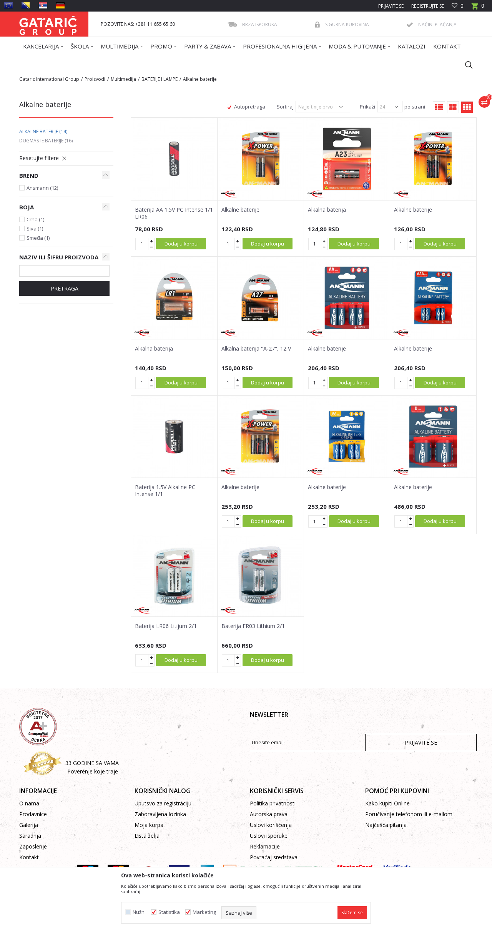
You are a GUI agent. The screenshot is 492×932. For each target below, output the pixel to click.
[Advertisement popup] (246, 465)
